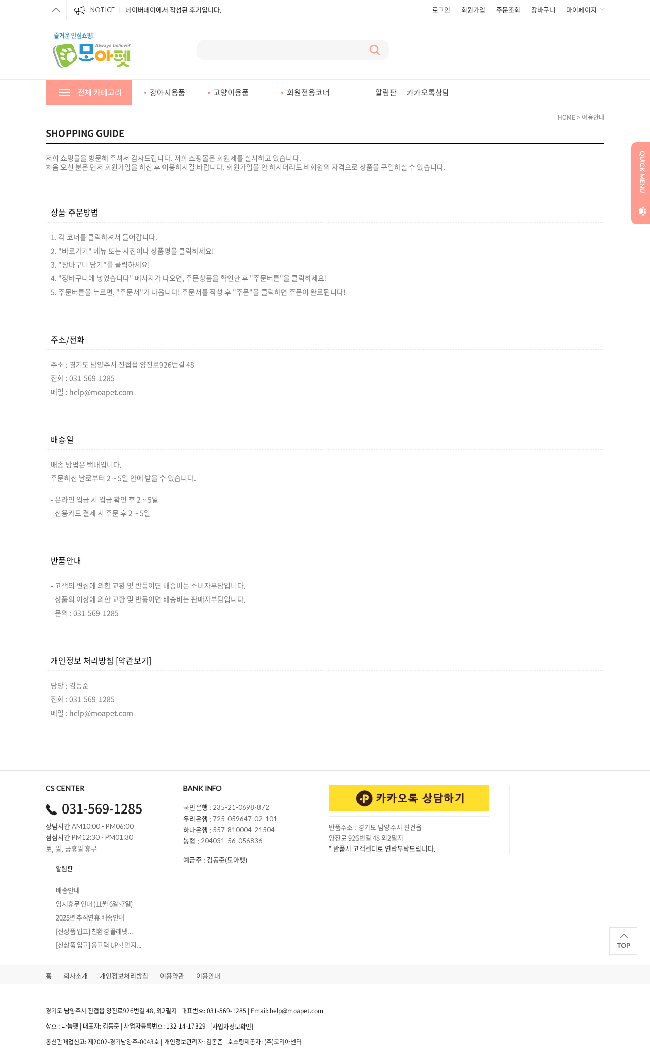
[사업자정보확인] (231, 1026)
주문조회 (508, 9)
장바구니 (543, 9)
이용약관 (172, 975)
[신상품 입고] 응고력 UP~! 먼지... (99, 944)
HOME (566, 117)
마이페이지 (581, 9)
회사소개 (75, 975)
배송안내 (67, 889)
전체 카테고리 (100, 92)
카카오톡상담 (428, 92)
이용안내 (208, 975)
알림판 (386, 92)
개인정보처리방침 (124, 975)
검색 (374, 50)
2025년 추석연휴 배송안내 (90, 917)
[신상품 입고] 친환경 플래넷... (94, 930)
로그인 (441, 9)
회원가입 (473, 9)
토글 (56, 10)
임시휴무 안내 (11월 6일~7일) (94, 903)
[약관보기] (133, 660)
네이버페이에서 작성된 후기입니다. (173, 9)
